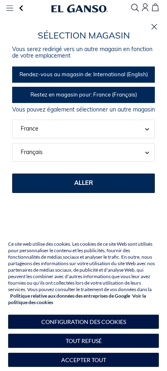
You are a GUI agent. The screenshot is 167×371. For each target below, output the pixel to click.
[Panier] (155, 8)
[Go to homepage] (79, 8)
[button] (83, 322)
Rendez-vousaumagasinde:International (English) (83, 74)
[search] (135, 8)
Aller (83, 183)
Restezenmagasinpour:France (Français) (83, 95)
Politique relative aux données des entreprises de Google (70, 296)
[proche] (154, 27)
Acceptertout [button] (83, 359)
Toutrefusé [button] (84, 340)
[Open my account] (145, 8)
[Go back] (21, 8)
